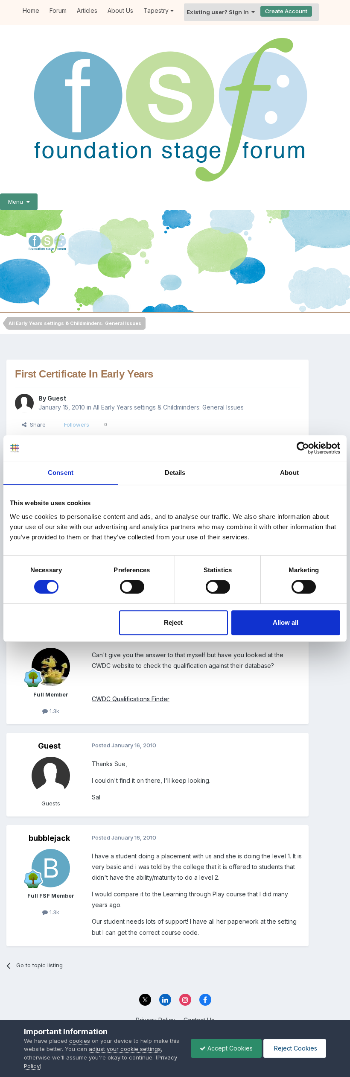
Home (31, 10)
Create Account (286, 11)
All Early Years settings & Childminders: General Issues (168, 407)
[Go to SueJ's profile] (51, 667)
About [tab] (289, 472)
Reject (173, 622)
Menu (17, 201)
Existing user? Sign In (219, 12)
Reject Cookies (294, 1048)
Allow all (285, 622)
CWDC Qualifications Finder (130, 698)
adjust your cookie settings (125, 1048)
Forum (58, 10)
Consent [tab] (60, 472)
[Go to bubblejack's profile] (51, 868)
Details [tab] (175, 472)
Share (36, 424)
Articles (87, 10)
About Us (120, 10)
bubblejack (49, 838)
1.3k (53, 711)
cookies (79, 1040)
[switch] (132, 587)
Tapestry (156, 10)
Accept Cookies (229, 1048)
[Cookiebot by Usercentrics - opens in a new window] (302, 448)
